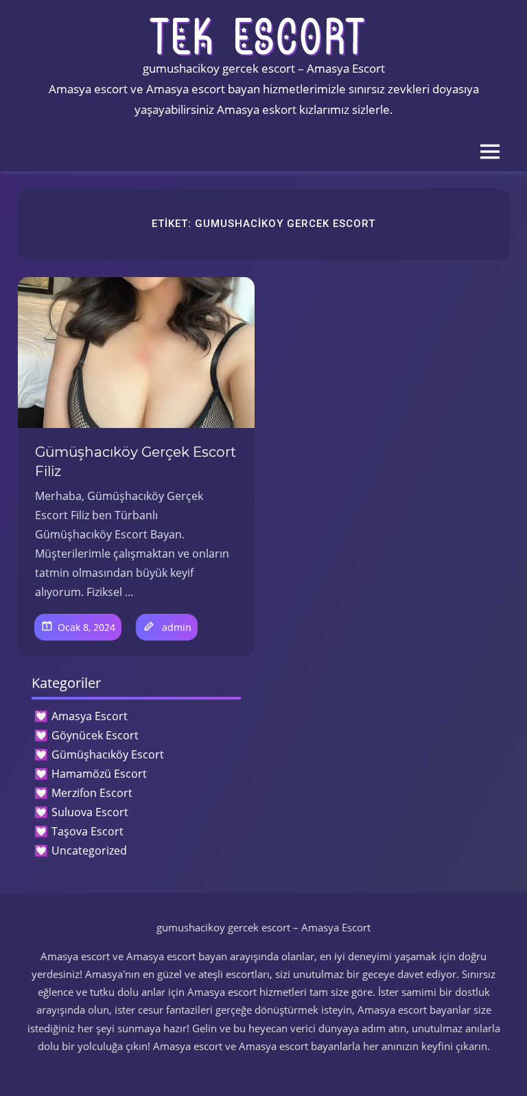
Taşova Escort (87, 831)
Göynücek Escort (95, 735)
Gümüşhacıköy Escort (107, 754)
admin (176, 627)
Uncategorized (89, 850)
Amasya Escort (89, 716)
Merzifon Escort (91, 792)
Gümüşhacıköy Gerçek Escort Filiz (135, 461)
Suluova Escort (89, 812)
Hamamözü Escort (99, 773)
